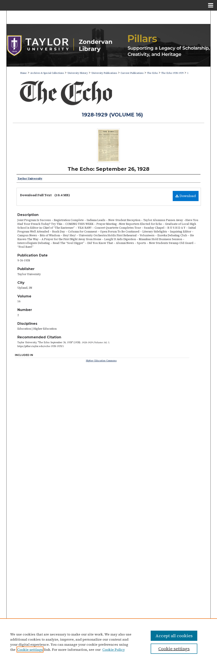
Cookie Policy (113, 649)
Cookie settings (30, 649)
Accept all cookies (174, 636)
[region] (108, 641)
